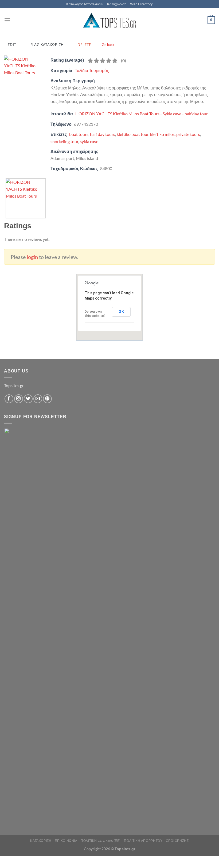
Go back (108, 44)
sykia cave (89, 141)
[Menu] (7, 20)
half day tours (102, 134)
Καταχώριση (116, 4)
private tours (188, 134)
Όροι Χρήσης (177, 841)
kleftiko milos (162, 134)
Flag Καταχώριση (47, 44)
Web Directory (141, 4)
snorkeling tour (64, 141)
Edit (12, 44)
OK (121, 311)
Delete (84, 44)
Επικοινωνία (66, 841)
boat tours (78, 134)
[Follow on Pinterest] (47, 398)
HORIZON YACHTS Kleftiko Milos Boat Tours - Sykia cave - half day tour (141, 113)
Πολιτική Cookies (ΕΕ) (101, 841)
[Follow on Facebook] (9, 398)
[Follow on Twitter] (28, 398)
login (32, 257)
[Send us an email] (37, 398)
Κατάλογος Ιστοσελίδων (84, 4)
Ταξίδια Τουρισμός (92, 70)
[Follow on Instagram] (18, 398)
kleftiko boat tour (132, 134)
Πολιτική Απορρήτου (143, 841)
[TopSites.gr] (109, 20)
